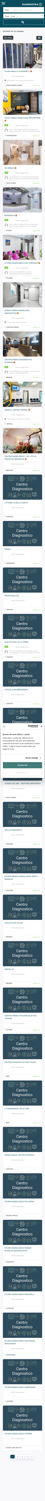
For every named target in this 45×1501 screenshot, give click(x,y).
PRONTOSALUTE (11, 595)
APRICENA (9, 1169)
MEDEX (7, 549)
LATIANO (9, 1030)
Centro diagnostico (17, 76)
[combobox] (23, 16)
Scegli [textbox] (13, 16)
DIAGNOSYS (9, 215)
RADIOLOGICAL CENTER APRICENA (19, 1155)
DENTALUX (9, 969)
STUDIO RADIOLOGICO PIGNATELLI (19, 1294)
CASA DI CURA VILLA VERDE (16, 642)
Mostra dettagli (32, 758)
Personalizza (21, 773)
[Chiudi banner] (41, 726)
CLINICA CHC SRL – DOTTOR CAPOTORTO (22, 783)
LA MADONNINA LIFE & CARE (16, 1108)
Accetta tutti (22, 765)
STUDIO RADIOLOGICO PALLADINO (19, 1201)
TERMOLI (9, 424)
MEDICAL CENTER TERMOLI (16, 410)
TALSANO (9, 278)
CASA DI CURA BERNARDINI (16, 689)
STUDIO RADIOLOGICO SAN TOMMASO (21, 263)
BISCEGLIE (9, 470)
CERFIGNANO (10, 1355)
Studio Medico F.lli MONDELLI (17, 71)
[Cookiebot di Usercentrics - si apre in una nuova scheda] (28, 726)
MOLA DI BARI (11, 183)
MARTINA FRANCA (12, 327)
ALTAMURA (10, 1308)
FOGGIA (9, 230)
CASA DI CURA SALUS (13, 923)
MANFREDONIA (11, 135)
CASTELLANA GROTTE (13, 1448)
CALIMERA (9, 1401)
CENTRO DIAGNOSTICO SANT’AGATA (20, 1062)
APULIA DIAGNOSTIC (13, 830)
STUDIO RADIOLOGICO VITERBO (18, 1433)
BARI (7, 1076)
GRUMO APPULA (12, 1215)
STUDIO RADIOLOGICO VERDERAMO (20, 1387)
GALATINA (9, 890)
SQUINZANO (10, 563)
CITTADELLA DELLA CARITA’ (16, 503)
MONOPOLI (10, 1262)
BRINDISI (9, 377)
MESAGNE (9, 844)
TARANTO (9, 517)
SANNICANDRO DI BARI (14, 85)
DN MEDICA (9, 168)
